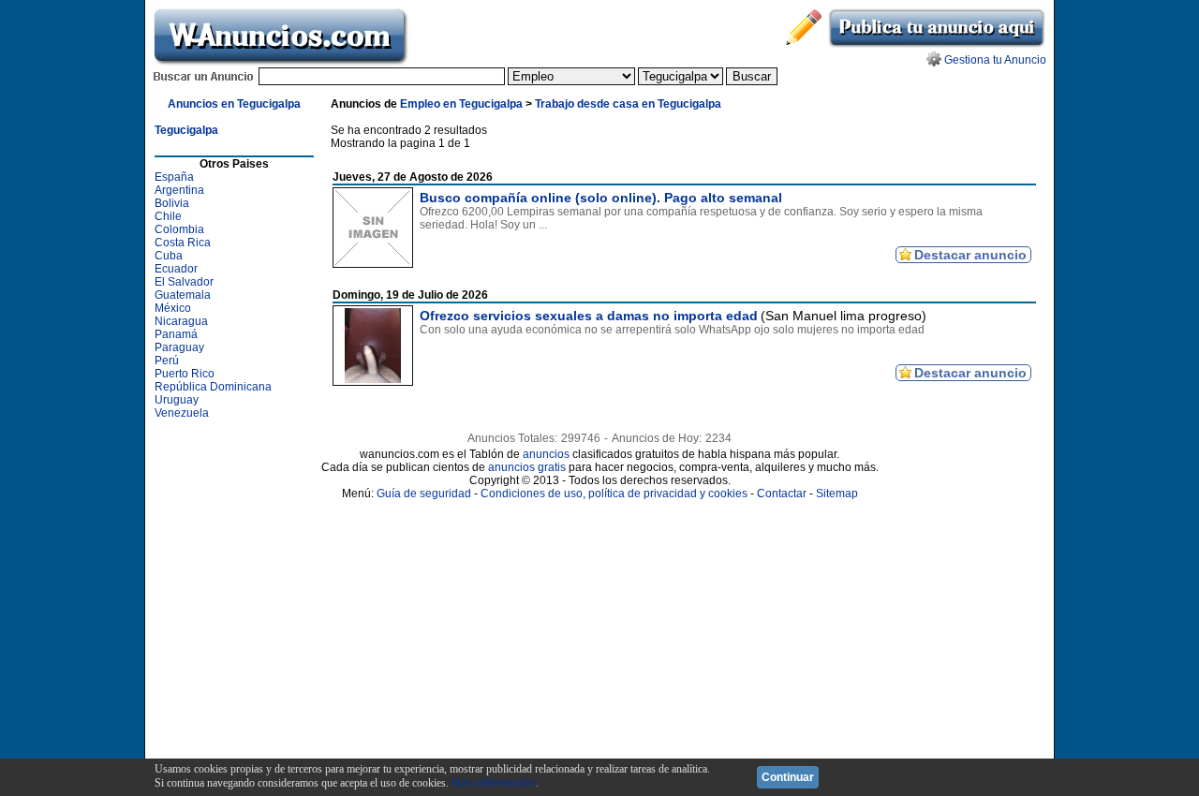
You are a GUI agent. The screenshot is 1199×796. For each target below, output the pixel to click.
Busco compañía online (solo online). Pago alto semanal (601, 197)
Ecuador (176, 268)
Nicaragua (181, 321)
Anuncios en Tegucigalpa (234, 104)
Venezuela (182, 413)
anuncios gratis (527, 467)
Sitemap (837, 493)
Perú (167, 360)
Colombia (179, 229)
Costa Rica (183, 242)
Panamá (176, 334)
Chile (168, 216)
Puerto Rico (185, 373)
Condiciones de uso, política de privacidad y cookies (614, 493)
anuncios (546, 454)
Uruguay (177, 399)
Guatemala (183, 295)
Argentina (179, 190)
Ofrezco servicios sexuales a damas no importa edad (589, 315)
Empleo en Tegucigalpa (461, 104)
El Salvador (184, 281)
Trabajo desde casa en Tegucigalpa (628, 104)
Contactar (782, 493)
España (174, 177)
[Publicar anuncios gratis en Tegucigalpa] (936, 45)
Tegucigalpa (186, 130)
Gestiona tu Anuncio (995, 59)
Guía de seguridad (424, 493)
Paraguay (179, 347)
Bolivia (172, 203)
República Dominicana (213, 386)
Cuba (169, 255)
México (173, 308)
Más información (493, 782)
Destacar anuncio (970, 254)
